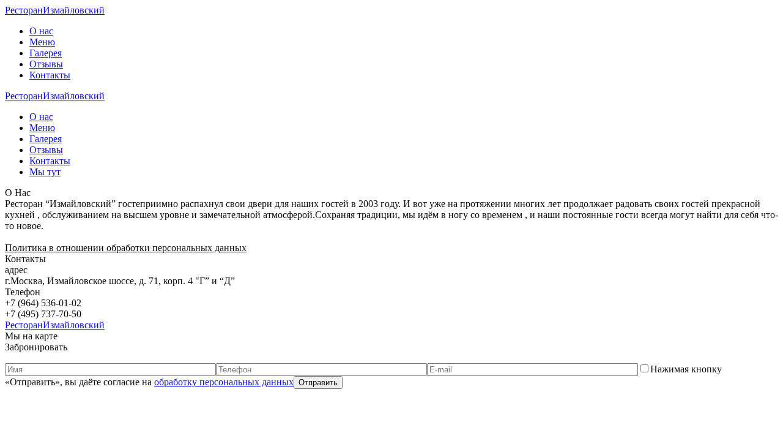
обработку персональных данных (224, 382)
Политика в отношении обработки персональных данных (126, 248)
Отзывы (46, 64)
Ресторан (55, 10)
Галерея (45, 53)
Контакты (49, 75)
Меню (42, 42)
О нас (41, 31)
